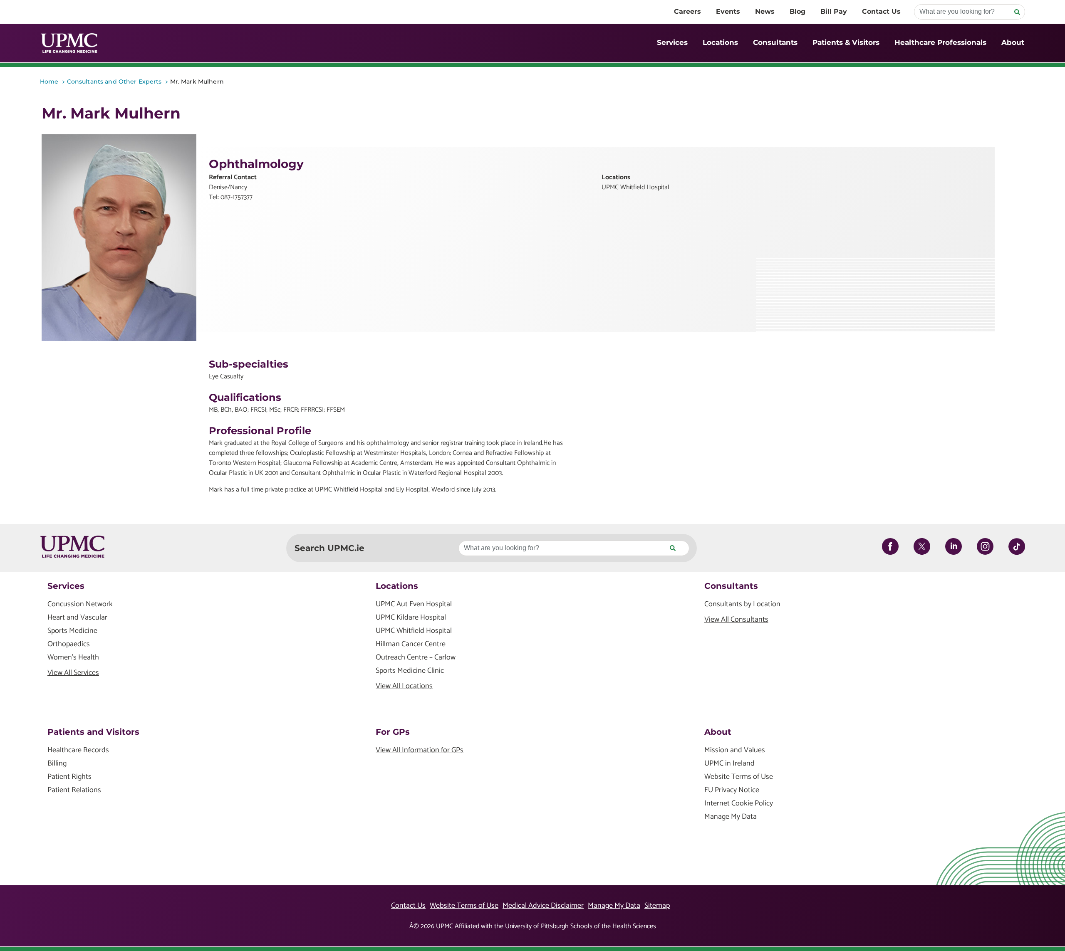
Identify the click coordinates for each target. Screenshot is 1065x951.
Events (728, 11)
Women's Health (73, 657)
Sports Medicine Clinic (410, 671)
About (1012, 42)
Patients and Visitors (93, 732)
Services (672, 42)
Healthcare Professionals (940, 42)
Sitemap (657, 905)
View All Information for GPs (419, 750)
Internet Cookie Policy (738, 803)
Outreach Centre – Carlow (416, 657)
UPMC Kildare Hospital (411, 617)
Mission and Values (734, 750)
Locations (720, 42)
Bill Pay (833, 11)
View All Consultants (736, 619)
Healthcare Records (78, 750)
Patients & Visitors (845, 42)
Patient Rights (69, 777)
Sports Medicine (72, 631)
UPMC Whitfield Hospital (414, 631)
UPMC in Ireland (729, 763)
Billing (57, 763)
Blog (797, 11)
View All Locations (404, 686)
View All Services (73, 673)
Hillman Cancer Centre (411, 644)
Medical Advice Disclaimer (543, 905)
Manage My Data (730, 817)
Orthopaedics (68, 644)
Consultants (775, 42)
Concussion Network (80, 604)
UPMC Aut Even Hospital (414, 604)
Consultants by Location (742, 604)
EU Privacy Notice (731, 790)
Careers (687, 11)
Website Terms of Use (738, 777)
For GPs (393, 732)
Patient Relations (74, 790)
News (765, 11)
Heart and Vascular (77, 617)
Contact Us (881, 11)
